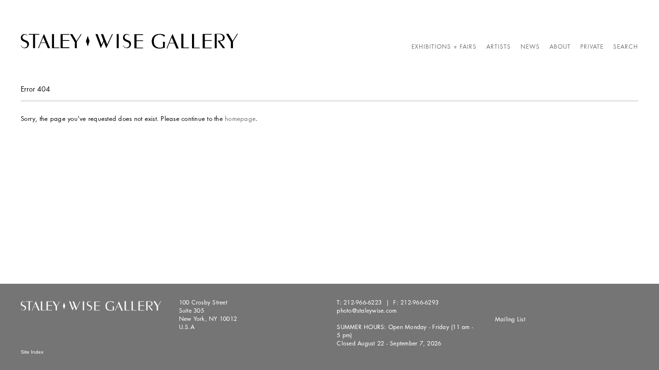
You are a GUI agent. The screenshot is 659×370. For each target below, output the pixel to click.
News (530, 46)
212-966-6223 (362, 302)
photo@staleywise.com (367, 310)
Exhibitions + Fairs (444, 46)
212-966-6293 (419, 302)
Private (592, 46)
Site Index (32, 352)
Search (625, 46)
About (560, 46)
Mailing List (510, 319)
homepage (240, 118)
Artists (498, 46)
